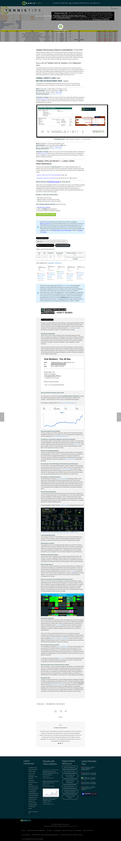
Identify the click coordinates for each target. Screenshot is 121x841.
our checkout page (66, 469)
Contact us (96, 3)
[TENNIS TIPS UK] (26, 820)
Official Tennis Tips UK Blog (67, 830)
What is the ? (45, 245)
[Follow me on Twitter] (58, 743)
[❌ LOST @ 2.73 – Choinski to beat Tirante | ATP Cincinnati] (80, 268)
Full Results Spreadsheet (63, 245)
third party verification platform (68, 402)
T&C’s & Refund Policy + (70, 771)
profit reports (61, 658)
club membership (72, 328)
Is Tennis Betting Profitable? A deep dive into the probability (32, 839)
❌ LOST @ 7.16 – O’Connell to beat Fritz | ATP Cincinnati (88, 774)
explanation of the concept (57, 684)
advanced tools (77, 444)
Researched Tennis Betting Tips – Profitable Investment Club (71, 834)
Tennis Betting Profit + (69, 786)
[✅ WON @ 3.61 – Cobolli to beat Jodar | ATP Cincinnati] (61, 268)
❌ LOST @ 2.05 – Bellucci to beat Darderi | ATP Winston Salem (88, 768)
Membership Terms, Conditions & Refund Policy (36, 830)
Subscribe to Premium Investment (45, 178)
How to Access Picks (61, 3)
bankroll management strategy (59, 638)
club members (66, 285)
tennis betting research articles (61, 436)
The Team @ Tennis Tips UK (61, 30)
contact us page (64, 505)
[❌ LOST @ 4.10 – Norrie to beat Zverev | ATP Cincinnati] (71, 269)
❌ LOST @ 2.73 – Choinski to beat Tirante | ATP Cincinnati (88, 788)
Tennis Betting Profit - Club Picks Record (55, 704)
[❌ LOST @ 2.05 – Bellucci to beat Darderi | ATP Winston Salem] (41, 269)
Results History (40, 704)
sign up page (72, 571)
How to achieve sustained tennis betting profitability (52, 241)
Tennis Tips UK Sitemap (25, 834)
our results (58, 625)
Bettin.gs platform (42, 99)
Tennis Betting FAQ (57, 830)
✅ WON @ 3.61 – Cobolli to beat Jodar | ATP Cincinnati (88, 778)
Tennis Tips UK (73, 826)
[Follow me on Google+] (62, 743)
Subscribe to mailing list (55, 263)
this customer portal (61, 478)
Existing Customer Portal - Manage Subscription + (70, 791)
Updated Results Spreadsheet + (70, 781)
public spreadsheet (62, 646)
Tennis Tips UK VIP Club (55, 94)
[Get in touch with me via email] (60, 743)
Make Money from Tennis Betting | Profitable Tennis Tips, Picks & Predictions (51, 773)
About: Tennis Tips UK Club (88, 830)
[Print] (55, 711)
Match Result (58, 92)
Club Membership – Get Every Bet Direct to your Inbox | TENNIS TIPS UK (59, 532)
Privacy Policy (49, 830)
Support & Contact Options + (70, 796)
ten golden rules (70, 459)
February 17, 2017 (60, 32)
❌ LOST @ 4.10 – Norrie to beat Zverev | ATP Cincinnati (88, 783)
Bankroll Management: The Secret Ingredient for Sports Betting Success (45, 834)
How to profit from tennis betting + (70, 776)
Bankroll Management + (70, 767)
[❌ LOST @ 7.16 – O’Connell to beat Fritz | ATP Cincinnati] (51, 268)
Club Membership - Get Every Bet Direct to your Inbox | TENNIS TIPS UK (50, 799)
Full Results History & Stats (80, 3)
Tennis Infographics (78, 830)
